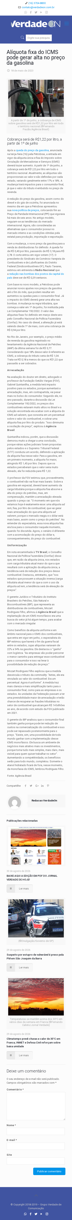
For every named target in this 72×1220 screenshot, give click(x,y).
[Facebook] (31, 12)
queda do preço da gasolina (32, 150)
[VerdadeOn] (36, 24)
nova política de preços (25, 210)
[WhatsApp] (26, 12)
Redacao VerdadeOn (44, 800)
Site (9, 1154)
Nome (11, 1125)
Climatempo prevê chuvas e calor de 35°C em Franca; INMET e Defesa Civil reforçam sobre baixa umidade (33, 1042)
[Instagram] (46, 12)
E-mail (12, 1140)
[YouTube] (41, 12)
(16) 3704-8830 (37, 3)
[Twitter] (36, 12)
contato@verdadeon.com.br (38, 7)
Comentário (15, 1089)
